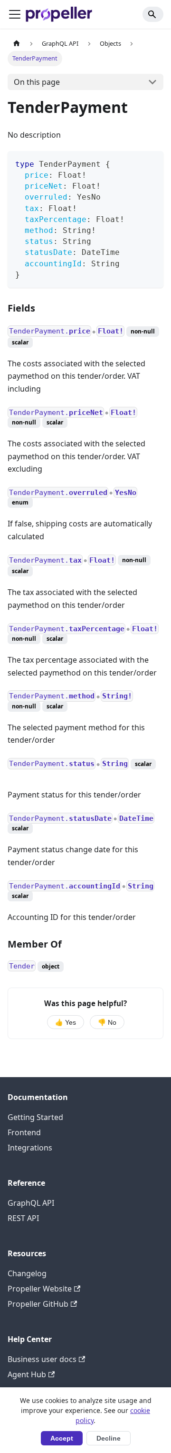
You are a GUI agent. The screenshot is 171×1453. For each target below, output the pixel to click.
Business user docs (42, 1359)
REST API (23, 1218)
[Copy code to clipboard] (152, 163)
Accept (61, 1438)
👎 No (107, 1022)
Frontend (24, 1132)
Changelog (27, 1273)
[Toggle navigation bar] (15, 14)
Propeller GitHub (38, 1304)
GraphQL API (31, 1203)
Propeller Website (40, 1288)
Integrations (30, 1147)
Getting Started (35, 1117)
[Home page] (17, 43)
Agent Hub (27, 1374)
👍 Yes (65, 1022)
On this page (37, 82)
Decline (108, 1438)
